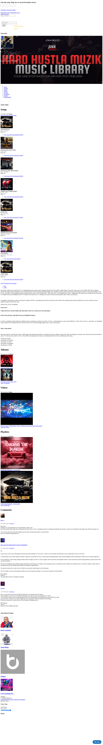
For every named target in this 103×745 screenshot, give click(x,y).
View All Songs (5, 115)
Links (5, 287)
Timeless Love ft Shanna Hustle (9, 191)
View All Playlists (5, 505)
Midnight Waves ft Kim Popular (9, 232)
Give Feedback (21, 699)
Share (16, 61)
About (2, 699)
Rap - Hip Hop (4, 130)
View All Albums (5, 383)
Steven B (3, 588)
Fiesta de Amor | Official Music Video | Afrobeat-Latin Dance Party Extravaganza (21, 426)
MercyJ (2, 520)
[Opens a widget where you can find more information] (97, 742)
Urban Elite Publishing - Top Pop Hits (10, 470)
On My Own (4, 212)
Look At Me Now (5, 129)
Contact (15, 699)
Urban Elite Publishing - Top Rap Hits (10, 504)
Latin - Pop (3, 151)
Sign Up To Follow (6, 61)
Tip (12, 61)
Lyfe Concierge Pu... (7, 693)
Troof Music (5, 647)
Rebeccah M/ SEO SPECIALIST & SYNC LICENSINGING (14, 545)
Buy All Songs (12, 115)
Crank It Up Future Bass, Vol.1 (8, 381)
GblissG (3, 676)
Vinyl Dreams (4, 253)
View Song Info (8, 134)
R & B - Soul (4, 192)
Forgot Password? (18, 26)
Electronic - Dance (5, 234)
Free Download (16, 258)
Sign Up (16, 28)
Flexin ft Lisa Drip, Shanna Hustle (9, 170)
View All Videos (5, 427)
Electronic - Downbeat (6, 254)
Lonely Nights (4, 274)
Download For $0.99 (17, 134)
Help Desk (7, 699)
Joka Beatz (11, 523)
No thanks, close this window (8, 10)
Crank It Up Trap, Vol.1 (7, 368)
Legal (11, 699)
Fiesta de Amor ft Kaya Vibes (8, 150)
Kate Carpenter (6, 630)
